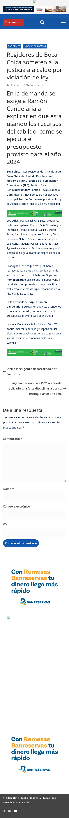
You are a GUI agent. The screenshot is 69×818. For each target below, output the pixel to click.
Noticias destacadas (35, 46)
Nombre (9, 489)
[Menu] (63, 22)
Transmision (13, 22)
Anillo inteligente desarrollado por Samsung (32, 371)
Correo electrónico (16, 506)
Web (6, 524)
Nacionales (14, 46)
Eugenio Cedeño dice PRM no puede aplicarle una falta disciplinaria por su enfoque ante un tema (35, 388)
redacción (39, 85)
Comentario (12, 439)
